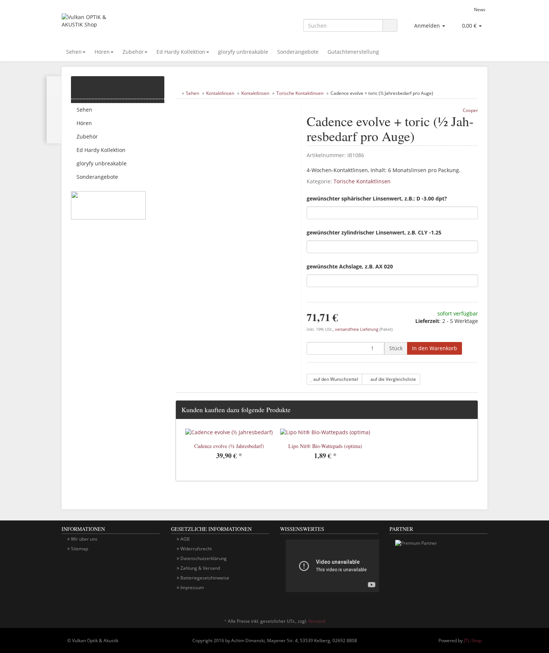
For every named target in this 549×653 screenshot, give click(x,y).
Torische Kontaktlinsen (299, 93)
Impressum (192, 587)
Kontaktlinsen (220, 93)
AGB (185, 539)
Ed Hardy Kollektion (180, 51)
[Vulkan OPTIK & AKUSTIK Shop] (129, 24)
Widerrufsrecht (196, 548)
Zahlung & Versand (200, 568)
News (480, 9)
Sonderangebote (298, 51)
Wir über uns (84, 539)
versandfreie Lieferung (356, 329)
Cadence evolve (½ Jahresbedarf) (229, 446)
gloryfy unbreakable (243, 51)
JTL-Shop (473, 640)
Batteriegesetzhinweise (204, 578)
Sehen (74, 51)
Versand (316, 621)
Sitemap (79, 548)
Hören (102, 51)
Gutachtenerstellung (353, 51)
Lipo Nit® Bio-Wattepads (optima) (325, 446)
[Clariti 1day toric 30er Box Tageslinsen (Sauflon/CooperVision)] (54, 109)
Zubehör (133, 51)
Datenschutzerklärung (203, 558)
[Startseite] (177, 93)
